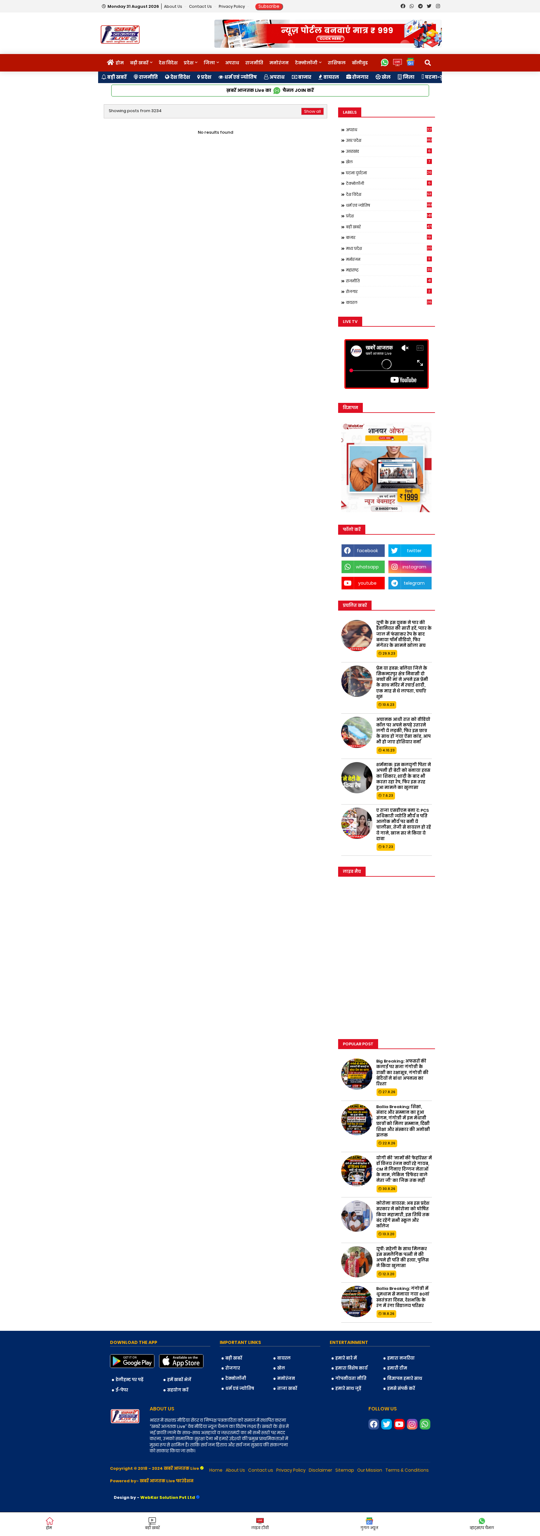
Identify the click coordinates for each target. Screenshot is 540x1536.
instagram (414, 567)
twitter (414, 551)
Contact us (201, 6)
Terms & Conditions (407, 1470)
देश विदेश (168, 63)
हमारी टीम (397, 1368)
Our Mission (369, 1470)
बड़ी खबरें (139, 63)
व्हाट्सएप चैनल (482, 1527)
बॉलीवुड (360, 63)
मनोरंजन (279, 63)
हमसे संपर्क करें (401, 1388)
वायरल (330, 77)
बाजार (304, 77)
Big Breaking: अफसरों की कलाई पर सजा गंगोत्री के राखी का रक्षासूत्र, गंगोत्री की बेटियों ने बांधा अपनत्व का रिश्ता (402, 1072)
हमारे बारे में (346, 1358)
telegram (414, 583)
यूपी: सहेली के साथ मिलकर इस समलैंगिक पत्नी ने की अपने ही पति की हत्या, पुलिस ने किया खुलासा (402, 1257)
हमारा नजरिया (401, 1358)
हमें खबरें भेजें (179, 1380)
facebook (367, 551)
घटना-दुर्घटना (439, 77)
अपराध (232, 63)
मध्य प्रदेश (389, 248)
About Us (173, 6)
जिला (209, 63)
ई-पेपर (122, 1390)
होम (120, 63)
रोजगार (359, 77)
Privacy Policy (232, 6)
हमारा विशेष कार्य (351, 1368)
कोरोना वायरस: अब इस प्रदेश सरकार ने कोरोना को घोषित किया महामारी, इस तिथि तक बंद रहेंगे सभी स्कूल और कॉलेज (402, 1215)
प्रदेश (188, 63)
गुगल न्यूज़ (369, 1527)
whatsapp (367, 567)
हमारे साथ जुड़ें (348, 1388)
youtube (367, 583)
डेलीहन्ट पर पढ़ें (129, 1380)
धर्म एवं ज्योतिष (240, 77)
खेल (386, 77)
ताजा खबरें (287, 1388)
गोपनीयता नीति (351, 1378)
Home (215, 1470)
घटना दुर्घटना (389, 173)
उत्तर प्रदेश (389, 140)
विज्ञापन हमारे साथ (404, 1378)
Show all (312, 111)
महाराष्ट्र (389, 270)
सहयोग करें (177, 1390)
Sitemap (344, 1470)
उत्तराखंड (388, 151)
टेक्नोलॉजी (306, 63)
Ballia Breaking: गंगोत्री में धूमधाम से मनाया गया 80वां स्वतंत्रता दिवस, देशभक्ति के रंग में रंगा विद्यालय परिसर (402, 1297)
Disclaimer (320, 1470)
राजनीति (254, 63)
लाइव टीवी (260, 1527)
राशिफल (337, 63)
